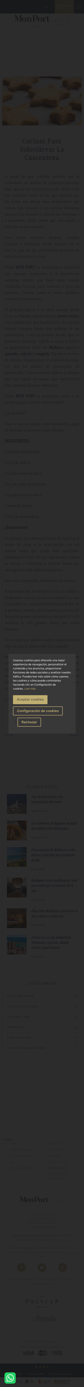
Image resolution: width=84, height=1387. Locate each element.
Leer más (30, 688)
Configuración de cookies (38, 711)
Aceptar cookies (30, 699)
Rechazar (29, 722)
